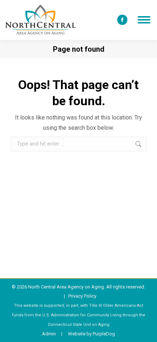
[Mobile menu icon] (144, 19)
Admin (49, 334)
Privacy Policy (82, 296)
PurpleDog (104, 334)
